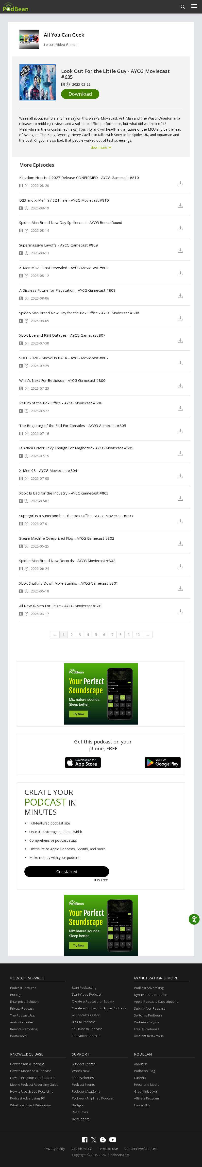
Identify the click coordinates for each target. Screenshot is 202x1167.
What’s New (80, 1071)
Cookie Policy (81, 1148)
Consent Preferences (141, 1148)
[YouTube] (114, 1141)
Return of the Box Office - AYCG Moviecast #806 (60, 403)
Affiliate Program (146, 1098)
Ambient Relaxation (148, 1036)
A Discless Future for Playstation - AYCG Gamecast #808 (67, 290)
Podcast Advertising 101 (28, 1098)
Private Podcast (22, 1008)
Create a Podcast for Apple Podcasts (99, 1008)
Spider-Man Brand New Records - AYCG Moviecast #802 (67, 560)
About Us (141, 1064)
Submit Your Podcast (149, 1008)
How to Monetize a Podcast (30, 1071)
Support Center (83, 1064)
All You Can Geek (64, 34)
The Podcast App (22, 1015)
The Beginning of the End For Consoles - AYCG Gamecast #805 (72, 425)
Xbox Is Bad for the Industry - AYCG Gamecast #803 (64, 493)
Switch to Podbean (148, 1015)
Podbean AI (18, 1036)
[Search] (182, 7)
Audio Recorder (21, 1022)
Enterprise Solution (24, 1001)
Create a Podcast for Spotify (93, 1001)
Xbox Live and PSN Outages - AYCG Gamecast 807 (62, 335)
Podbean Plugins (146, 1022)
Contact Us (142, 1105)
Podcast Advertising (149, 988)
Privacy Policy (55, 1148)
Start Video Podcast (86, 994)
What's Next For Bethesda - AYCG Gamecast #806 (62, 380)
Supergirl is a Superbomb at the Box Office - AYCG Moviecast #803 (76, 515)
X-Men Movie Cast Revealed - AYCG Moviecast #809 (64, 267)
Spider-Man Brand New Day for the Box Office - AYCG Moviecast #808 (79, 313)
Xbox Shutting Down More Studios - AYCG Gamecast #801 (68, 583)
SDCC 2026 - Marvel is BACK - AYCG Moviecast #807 (64, 358)
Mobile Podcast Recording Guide (34, 1084)
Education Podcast (86, 1035)
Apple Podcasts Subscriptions (156, 1001)
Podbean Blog (144, 1071)
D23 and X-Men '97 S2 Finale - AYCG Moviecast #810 (64, 200)
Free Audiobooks (146, 1029)
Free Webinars (83, 1077)
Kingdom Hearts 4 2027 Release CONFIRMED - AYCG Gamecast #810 (79, 177)
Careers (140, 1077)
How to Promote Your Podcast (32, 1077)
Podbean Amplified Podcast (92, 1098)
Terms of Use (108, 1148)
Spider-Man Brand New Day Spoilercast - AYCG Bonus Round (70, 222)
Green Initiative (145, 1091)
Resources (80, 1112)
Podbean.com (118, 1155)
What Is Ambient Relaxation (30, 1105)
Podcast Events (83, 1084)
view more (99, 147)
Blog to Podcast (83, 1022)
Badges (77, 1105)
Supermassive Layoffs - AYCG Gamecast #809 (58, 245)
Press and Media (146, 1084)
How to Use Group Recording (31, 1091)
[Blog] (104, 1141)
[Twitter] (95, 1141)
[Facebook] (86, 1141)
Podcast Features (23, 988)
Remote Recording (23, 1029)
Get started (66, 871)
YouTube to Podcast (87, 1029)
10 (138, 634)
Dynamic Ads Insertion (150, 994)
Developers (80, 1119)
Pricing (15, 994)
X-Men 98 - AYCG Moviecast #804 (48, 470)
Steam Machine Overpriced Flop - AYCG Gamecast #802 (66, 538)
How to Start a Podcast (27, 1064)
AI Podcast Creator (86, 1015)
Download (80, 94)
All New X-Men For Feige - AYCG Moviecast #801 (60, 606)
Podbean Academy (86, 1091)
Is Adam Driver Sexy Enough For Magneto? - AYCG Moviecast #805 (76, 448)
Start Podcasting (84, 987)
